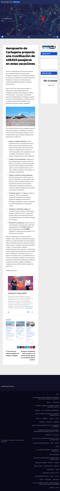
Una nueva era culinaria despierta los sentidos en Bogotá (12, 353)
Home (57, 394)
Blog (42, 410)
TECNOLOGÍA (48, 479)
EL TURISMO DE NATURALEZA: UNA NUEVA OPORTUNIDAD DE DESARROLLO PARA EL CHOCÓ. (46, 431)
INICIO (57, 446)
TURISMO (51, 487)
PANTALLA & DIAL (38, 466)
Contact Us (38, 418)
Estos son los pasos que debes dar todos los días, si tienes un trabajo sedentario (45, 439)
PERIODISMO (50, 469)
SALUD (51, 476)
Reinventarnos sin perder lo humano (51, 472)
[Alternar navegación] (29, 37)
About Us (49, 402)
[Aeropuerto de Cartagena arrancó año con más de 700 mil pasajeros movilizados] (20, 323)
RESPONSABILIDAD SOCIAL (42, 476)
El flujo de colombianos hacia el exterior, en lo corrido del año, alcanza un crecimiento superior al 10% (28, 356)
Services (57, 476)
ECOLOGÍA (49, 422)
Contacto (51, 418)
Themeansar (4, 441)
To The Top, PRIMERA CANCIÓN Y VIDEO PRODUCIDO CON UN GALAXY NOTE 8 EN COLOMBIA (46, 483)
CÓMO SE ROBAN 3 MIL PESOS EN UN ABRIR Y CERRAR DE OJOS (47, 414)
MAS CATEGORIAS (54, 454)
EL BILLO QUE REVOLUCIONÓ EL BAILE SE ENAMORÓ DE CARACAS (45, 426)
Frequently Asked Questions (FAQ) (41, 443)
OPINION (57, 462)
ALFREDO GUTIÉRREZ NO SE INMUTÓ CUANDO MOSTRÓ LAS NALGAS (47, 406)
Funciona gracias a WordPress (8, 440)
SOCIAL (41, 479)
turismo (57, 487)
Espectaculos (56, 434)
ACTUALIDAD (55, 402)
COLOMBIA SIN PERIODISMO (52, 410)
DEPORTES (42, 422)
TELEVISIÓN (56, 479)
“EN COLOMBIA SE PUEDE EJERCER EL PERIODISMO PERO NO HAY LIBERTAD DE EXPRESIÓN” (45, 398)
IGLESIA (57, 443)
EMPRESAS (48, 434)
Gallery (51, 443)
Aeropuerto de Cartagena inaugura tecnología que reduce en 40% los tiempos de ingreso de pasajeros (30, 332)
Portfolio (57, 469)
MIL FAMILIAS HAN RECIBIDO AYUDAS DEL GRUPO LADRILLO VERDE (46, 458)
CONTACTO (45, 418)
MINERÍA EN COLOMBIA (41, 462)
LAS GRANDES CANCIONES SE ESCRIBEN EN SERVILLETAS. (47, 450)
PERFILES (56, 466)
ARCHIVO (37, 410)
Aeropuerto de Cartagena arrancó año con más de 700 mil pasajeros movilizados (20, 330)
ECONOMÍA (56, 422)
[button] (54, 36)
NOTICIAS (50, 462)
